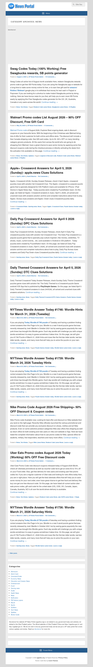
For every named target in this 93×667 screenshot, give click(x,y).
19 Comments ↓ (50, 77)
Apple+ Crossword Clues (55, 206)
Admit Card (14, 574)
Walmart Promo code (18, 130)
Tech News (24, 107)
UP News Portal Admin (36, 77)
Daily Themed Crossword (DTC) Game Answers (50, 297)
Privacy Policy (63, 658)
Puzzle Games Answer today (73, 206)
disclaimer (37, 629)
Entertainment (15, 583)
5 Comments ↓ (49, 125)
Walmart (20, 90)
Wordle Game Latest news (63, 348)
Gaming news (32, 206)
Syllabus (13, 607)
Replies (72, 107)
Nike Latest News (39, 442)
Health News (15, 593)
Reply (76, 497)
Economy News (16, 579)
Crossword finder (22, 206)
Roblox (13, 90)
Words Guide (15, 615)
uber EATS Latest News (65, 497)
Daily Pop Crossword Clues (44, 257)
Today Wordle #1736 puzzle (36, 520)
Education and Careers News (20, 581)
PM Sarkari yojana (17, 600)
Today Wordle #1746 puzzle (36, 322)
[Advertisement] (46, 47)
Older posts (12, 553)
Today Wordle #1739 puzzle (36, 371)
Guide (13, 591)
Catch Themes (53, 661)
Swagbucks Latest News (60, 107)
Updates (31, 156)
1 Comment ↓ (49, 461)
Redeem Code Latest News (42, 107)
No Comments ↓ (43, 176)
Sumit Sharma (31, 176)
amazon (73, 87)
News (18, 107)
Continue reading (50, 102)
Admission (14, 571)
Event (13, 586)
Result (13, 602)
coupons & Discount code (48, 156)
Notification (14, 598)
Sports (13, 605)
